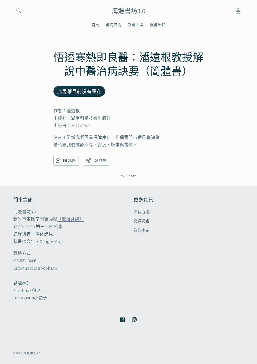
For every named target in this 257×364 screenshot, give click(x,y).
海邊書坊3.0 (32, 353)
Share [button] (131, 176)
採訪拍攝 (141, 212)
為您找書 (141, 230)
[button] (19, 11)
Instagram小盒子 (30, 297)
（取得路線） (70, 219)
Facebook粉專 (27, 290)
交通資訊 (141, 221)
